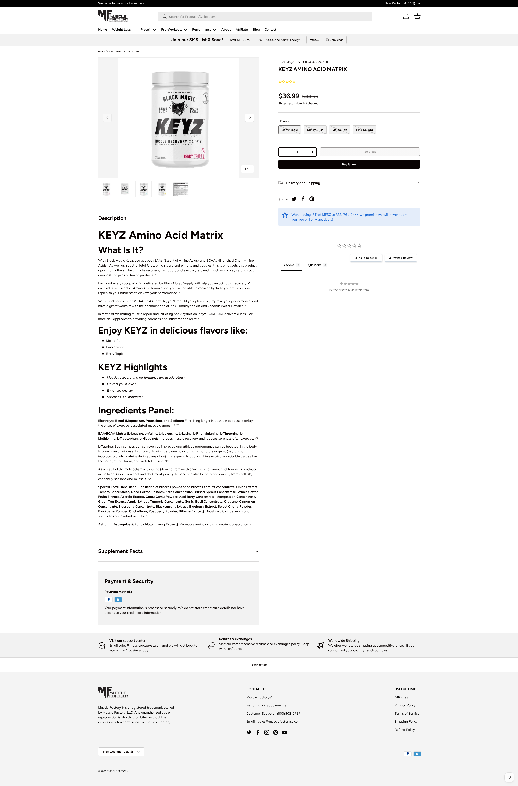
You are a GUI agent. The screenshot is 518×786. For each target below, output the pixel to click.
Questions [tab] (314, 265)
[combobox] (265, 16)
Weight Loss (121, 29)
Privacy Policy (405, 705)
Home (102, 29)
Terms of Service (407, 713)
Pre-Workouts (171, 29)
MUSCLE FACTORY (117, 771)
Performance (201, 29)
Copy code (336, 40)
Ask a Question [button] (368, 258)
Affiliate (242, 29)
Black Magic (286, 62)
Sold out (370, 151)
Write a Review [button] (403, 258)
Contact (270, 29)
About (226, 29)
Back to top (259, 664)
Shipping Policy (406, 721)
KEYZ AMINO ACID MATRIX (124, 51)
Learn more (136, 3)
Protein (146, 29)
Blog (256, 29)
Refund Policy (405, 730)
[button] (417, 16)
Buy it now (349, 164)
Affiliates (401, 697)
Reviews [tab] (288, 265)
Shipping (284, 103)
